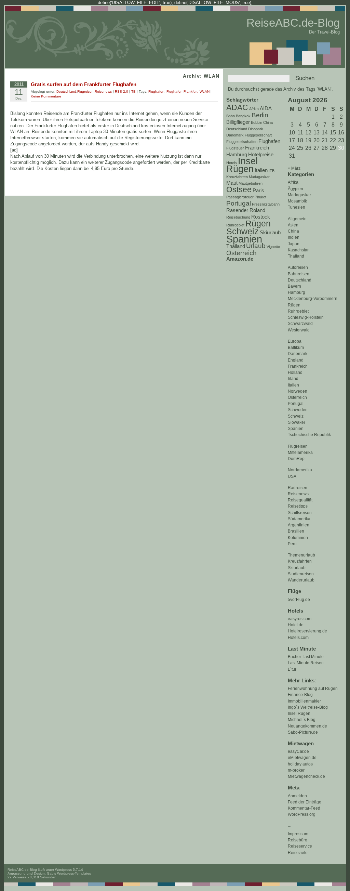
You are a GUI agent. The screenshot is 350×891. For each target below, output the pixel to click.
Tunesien (296, 207)
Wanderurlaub (301, 580)
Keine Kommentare (46, 96)
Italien (293, 385)
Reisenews (298, 494)
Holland (295, 372)
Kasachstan (299, 250)
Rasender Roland (245, 210)
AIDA (266, 108)
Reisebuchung (238, 217)
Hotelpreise (260, 154)
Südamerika (299, 518)
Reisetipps (298, 506)
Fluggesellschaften (241, 142)
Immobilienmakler (304, 701)
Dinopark (255, 129)
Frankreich (298, 366)
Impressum (298, 833)
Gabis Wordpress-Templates (69, 873)
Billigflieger (238, 122)
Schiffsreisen (300, 512)
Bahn (230, 116)
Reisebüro (297, 840)
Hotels (231, 163)
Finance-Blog (300, 694)
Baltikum (296, 347)
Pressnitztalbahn (266, 204)
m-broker (296, 770)
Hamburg (296, 292)
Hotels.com (298, 637)
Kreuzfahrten (300, 561)
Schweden (298, 409)
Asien (293, 225)
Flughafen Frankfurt (182, 91)
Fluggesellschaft (258, 135)
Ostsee (239, 189)
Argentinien (298, 525)
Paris (258, 190)
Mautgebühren (250, 183)
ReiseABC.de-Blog (293, 22)
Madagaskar (299, 195)
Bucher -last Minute (306, 656)
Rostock (260, 217)
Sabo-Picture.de (303, 732)
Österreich (297, 397)
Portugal (296, 403)
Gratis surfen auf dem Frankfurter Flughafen (83, 84)
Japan (293, 243)
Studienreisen (301, 574)
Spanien (296, 428)
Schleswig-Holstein (306, 317)
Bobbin (256, 122)
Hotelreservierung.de (307, 631)
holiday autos (300, 764)
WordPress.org (301, 814)
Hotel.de (296, 625)
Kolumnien (298, 537)
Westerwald (299, 330)
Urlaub (256, 245)
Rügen (294, 305)
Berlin (260, 115)
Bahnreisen (298, 274)
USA (292, 476)
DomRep (296, 458)
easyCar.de (298, 751)
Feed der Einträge (304, 802)
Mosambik (297, 201)
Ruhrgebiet (298, 311)
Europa (294, 341)
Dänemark (297, 353)
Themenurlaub (301, 555)
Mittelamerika (300, 452)
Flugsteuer (235, 148)
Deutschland (299, 280)
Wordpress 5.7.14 (69, 870)
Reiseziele (298, 852)
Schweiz (296, 416)
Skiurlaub (297, 567)
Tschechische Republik (309, 434)
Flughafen (269, 141)
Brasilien (296, 531)
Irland (293, 378)
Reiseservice (300, 846)
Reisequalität (300, 500)
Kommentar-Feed (304, 808)
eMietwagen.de (302, 757)
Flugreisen (298, 446)
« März (294, 168)
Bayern (294, 286)
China (293, 231)
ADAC (237, 107)
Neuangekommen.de (307, 726)
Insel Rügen (299, 713)
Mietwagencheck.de (306, 776)
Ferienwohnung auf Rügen (313, 688)
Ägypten (295, 188)
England (296, 360)
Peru (292, 543)
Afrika (293, 182)
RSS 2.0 (121, 91)
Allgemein (297, 219)
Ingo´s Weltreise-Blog (308, 707)
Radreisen (297, 487)
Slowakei (296, 422)
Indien (293, 237)
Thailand (296, 256)
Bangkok (243, 116)
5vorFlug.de (299, 599)
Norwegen (297, 391)
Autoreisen (298, 267)
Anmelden (297, 796)
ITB (271, 171)
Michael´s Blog (301, 719)
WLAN (205, 91)
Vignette (273, 247)
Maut (232, 183)
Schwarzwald (300, 323)
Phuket (260, 197)
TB (133, 91)
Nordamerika (300, 470)
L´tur (292, 669)
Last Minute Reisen (306, 662)
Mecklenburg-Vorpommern (312, 298)
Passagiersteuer (240, 197)
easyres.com (299, 618)
